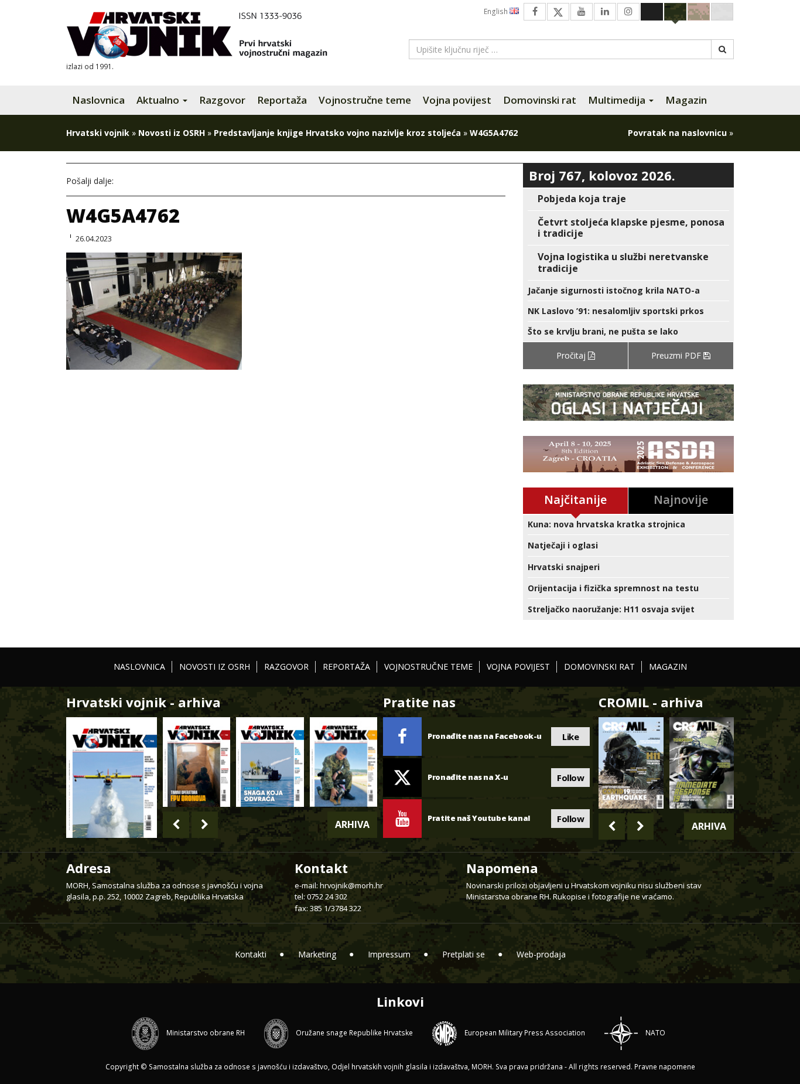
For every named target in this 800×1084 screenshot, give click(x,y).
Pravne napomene (664, 1067)
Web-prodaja (541, 954)
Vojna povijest (457, 100)
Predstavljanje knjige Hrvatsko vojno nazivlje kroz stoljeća (337, 132)
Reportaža (282, 100)
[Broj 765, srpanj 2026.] (196, 762)
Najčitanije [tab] (575, 499)
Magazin (686, 100)
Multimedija (618, 100)
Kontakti (250, 954)
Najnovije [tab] (681, 499)
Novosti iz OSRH (171, 132)
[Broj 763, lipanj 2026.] (343, 762)
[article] (628, 198)
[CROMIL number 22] (701, 763)
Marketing (317, 954)
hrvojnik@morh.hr (351, 885)
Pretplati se (463, 954)
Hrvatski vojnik (97, 132)
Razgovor (222, 100)
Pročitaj (572, 355)
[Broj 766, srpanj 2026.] (111, 776)
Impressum (389, 954)
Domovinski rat (539, 100)
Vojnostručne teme (365, 100)
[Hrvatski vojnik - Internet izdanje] (205, 37)
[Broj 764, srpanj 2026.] (269, 762)
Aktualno (159, 100)
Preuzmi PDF (677, 355)
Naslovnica (98, 100)
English (497, 11)
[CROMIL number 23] (631, 763)
